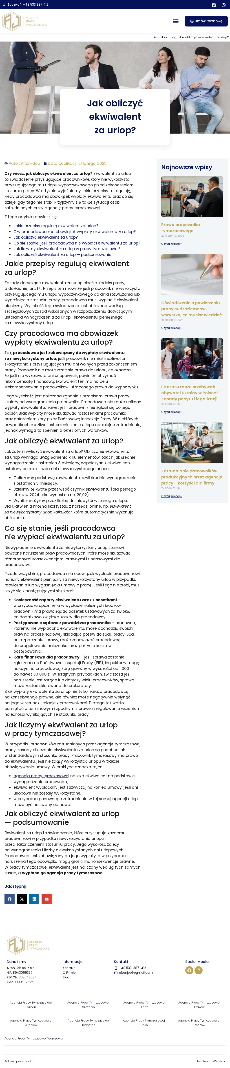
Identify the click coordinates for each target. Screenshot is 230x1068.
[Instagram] (199, 970)
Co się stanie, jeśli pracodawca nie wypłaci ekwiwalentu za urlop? (76, 243)
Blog (173, 37)
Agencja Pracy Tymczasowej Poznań (31, 1004)
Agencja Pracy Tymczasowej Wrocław (31, 1022)
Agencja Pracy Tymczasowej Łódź (144, 1004)
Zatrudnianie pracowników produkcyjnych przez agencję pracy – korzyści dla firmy (191, 477)
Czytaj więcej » (171, 244)
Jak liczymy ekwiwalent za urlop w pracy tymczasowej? (66, 248)
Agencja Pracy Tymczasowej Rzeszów (199, 1022)
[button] (175, 21)
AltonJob (160, 37)
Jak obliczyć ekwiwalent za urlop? (45, 237)
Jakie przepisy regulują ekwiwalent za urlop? (55, 226)
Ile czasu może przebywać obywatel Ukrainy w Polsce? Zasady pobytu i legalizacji (189, 393)
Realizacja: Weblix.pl (211, 1061)
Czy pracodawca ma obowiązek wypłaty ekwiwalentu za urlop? (74, 231)
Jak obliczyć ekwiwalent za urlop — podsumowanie (62, 254)
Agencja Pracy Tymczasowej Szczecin (88, 1004)
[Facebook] (189, 970)
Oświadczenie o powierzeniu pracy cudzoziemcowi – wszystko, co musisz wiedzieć (191, 309)
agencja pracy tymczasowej (41, 776)
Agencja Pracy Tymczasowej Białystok (89, 1022)
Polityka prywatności (19, 1061)
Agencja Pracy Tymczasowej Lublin (144, 1022)
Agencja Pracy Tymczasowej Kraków (199, 1004)
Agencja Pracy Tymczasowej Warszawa (33, 1038)
